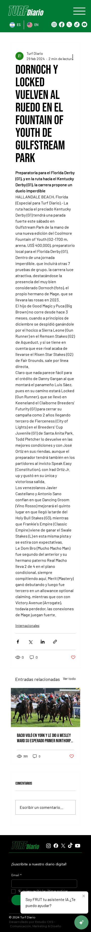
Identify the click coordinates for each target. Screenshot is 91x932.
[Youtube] (84, 24)
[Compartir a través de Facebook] (17, 641)
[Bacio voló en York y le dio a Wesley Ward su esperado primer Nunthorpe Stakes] (45, 707)
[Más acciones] (73, 56)
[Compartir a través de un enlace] (55, 641)
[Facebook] (61, 24)
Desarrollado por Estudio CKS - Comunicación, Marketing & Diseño (35, 924)
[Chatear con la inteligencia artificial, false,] (81, 922)
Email (16, 875)
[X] (69, 24)
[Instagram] (54, 24)
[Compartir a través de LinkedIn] (42, 641)
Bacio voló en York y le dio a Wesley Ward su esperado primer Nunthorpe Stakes (45, 738)
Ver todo (69, 678)
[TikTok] (77, 24)
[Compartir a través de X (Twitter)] (30, 641)
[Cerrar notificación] (84, 896)
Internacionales (27, 625)
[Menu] (79, 11)
